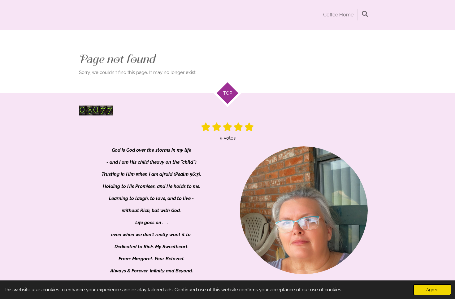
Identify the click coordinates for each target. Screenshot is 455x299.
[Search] (365, 13)
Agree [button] (432, 289)
